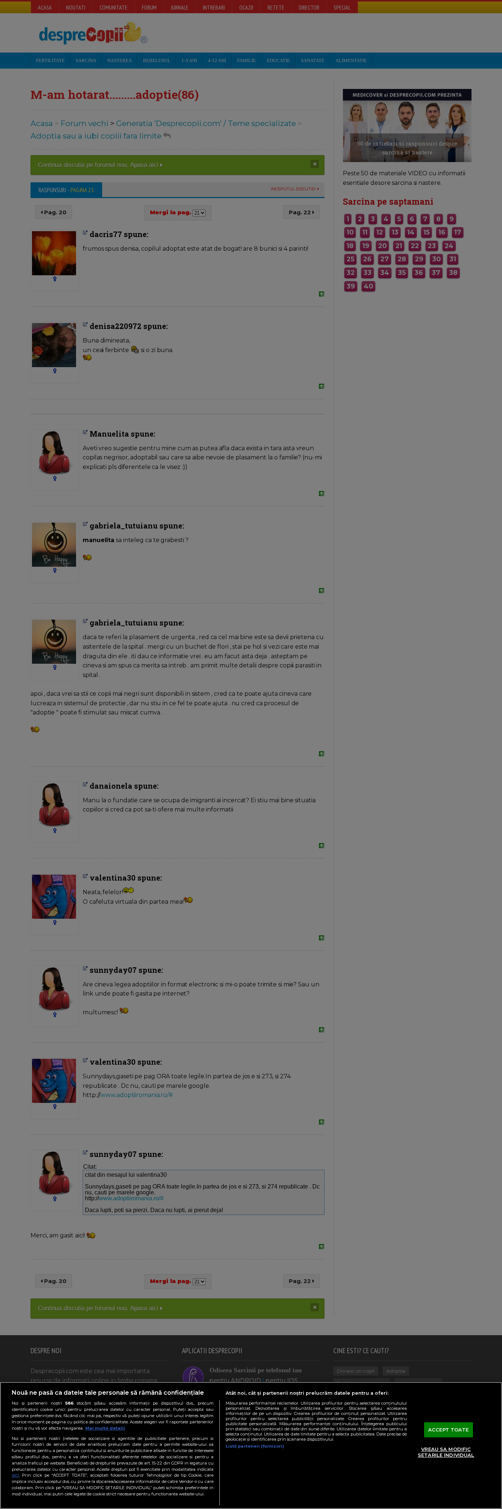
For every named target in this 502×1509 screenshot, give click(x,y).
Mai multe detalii (105, 1428)
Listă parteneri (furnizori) (255, 1446)
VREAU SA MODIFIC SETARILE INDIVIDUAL (446, 1452)
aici (15, 1475)
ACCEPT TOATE (448, 1430)
